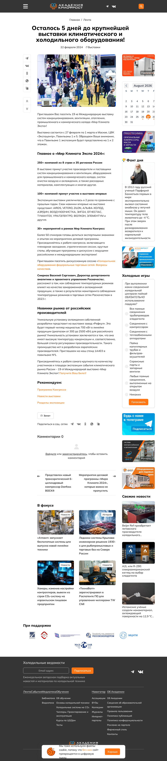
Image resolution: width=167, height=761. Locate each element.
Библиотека (48, 698)
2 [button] (126, 101)
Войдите (51, 453)
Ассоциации (98, 698)
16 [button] (126, 111)
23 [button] (126, 116)
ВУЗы (95, 702)
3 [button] (131, 101)
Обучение (62, 691)
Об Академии (114, 698)
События (36, 691)
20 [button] (148, 111)
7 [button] (153, 101)
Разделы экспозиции (50, 402)
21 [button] (153, 111)
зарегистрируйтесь (74, 453)
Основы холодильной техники (72, 702)
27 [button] (148, 116)
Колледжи (97, 707)
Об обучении (63, 698)
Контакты (112, 734)
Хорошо (112, 751)
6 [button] (148, 101)
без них (87, 749)
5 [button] (142, 101)
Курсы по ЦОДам (66, 720)
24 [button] (131, 116)
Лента (87, 19)
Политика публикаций (119, 715)
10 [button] (131, 106)
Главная (75, 19)
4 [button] (137, 101)
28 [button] (153, 116)
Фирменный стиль (117, 729)
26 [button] (142, 116)
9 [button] (126, 106)
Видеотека (48, 702)
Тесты (59, 724)
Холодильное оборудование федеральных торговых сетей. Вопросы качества (76, 264)
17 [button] (131, 111)
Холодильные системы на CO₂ (72, 707)
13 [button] (148, 106)
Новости (65, 514)
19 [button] (142, 111)
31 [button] (131, 122)
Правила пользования (119, 711)
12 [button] (142, 106)
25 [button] (137, 116)
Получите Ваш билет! (72, 373)
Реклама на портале (118, 724)
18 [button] (137, 111)
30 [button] (126, 122)
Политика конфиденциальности (125, 720)
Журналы (97, 711)
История (107, 514)
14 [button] (153, 106)
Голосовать (138, 402)
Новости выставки (49, 396)
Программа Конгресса (51, 389)
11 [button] (137, 106)
